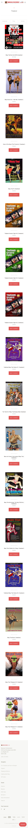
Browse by (4, 21)
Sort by (22, 21)
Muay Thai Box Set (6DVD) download (14, 55)
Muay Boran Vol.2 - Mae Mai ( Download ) (14, 99)
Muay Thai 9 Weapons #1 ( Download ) (14, 726)
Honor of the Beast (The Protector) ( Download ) (14, 144)
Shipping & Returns (5, 771)
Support (3, 768)
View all (3, 800)
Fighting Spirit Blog (5, 774)
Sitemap (14, 825)
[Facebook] (1, 809)
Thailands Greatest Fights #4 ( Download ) (14, 233)
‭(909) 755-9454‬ (4, 756)
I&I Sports (3, 794)
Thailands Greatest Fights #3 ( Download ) (14, 278)
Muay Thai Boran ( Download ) (14, 637)
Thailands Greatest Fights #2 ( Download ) (14, 322)
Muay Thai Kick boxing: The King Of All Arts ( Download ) (14, 503)
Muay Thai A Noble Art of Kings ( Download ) (14, 548)
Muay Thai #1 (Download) (14, 189)
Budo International (5, 797)
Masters (3, 789)
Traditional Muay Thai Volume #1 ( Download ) (14, 367)
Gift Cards (3, 777)
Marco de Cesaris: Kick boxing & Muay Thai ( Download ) (14, 457)
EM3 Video (3, 792)
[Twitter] (4, 809)
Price (14, 21)
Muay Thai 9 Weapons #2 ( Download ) (14, 682)
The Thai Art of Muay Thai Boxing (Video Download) (14, 412)
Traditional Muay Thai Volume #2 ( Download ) (14, 593)
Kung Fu (3, 786)
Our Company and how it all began (9, 765)
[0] (25, 2)
